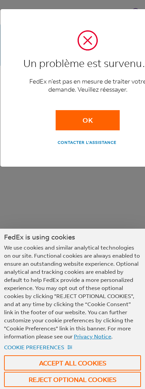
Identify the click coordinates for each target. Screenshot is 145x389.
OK (88, 120)
